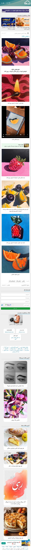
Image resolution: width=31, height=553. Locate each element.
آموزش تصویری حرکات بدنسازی (16, 350)
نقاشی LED (25, 36)
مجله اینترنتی (25, 547)
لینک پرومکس (13, 349)
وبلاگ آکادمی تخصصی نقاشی (21, 33)
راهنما (3, 547)
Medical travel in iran (9, 331)
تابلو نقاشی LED (12, 281)
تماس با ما (26, 549)
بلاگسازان (6, 349)
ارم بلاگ (7, 549)
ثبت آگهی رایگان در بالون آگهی (15, 337)
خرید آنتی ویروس (15, 352)
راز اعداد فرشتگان (22, 331)
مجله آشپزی (6, 350)
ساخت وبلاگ (19, 547)
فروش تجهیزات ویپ (24, 347)
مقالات (7, 547)
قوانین (14, 547)
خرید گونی (26, 349)
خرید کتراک (6, 347)
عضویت (7, 3)
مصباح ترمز (27, 350)
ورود (2, 3)
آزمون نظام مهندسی (14, 347)
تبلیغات (10, 547)
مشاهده (3, 543)
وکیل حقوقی (20, 349)
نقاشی (23, 281)
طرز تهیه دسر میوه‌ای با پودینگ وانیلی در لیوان (13, 145)
